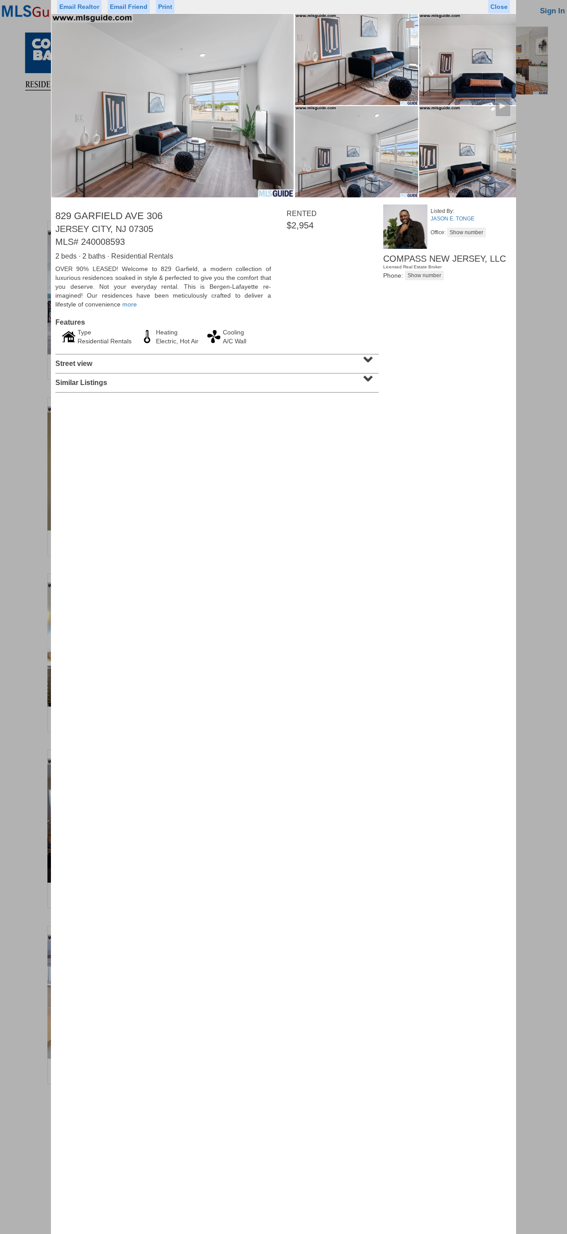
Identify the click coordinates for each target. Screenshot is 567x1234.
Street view (216, 360)
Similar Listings (216, 379)
